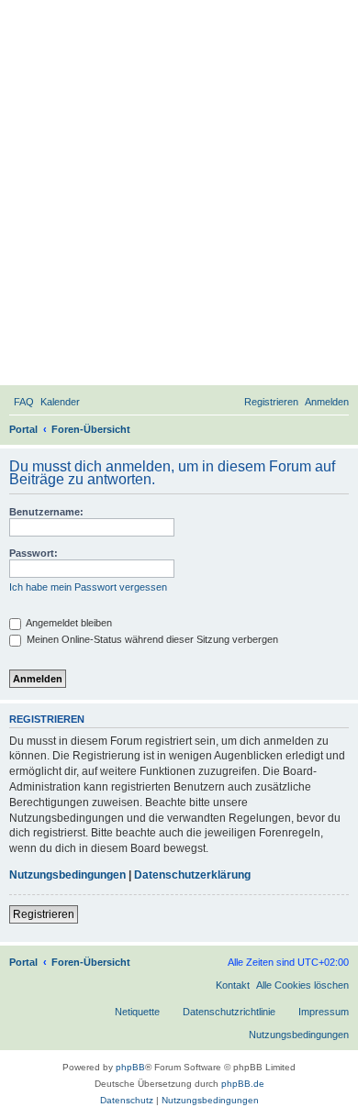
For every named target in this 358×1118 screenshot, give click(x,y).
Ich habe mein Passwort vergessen (88, 586)
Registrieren (43, 914)
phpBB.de (242, 1084)
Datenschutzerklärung (192, 875)
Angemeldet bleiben (68, 622)
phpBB (130, 1067)
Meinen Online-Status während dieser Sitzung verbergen (151, 639)
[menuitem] (24, 402)
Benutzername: (46, 511)
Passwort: (33, 553)
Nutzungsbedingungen (67, 875)
